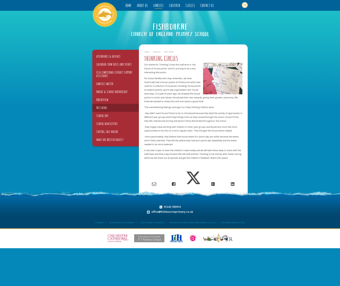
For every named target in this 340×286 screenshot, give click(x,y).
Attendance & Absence (108, 56)
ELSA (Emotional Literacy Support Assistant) (114, 74)
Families (156, 52)
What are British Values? (110, 140)
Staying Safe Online (107, 132)
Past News (169, 52)
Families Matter (104, 84)
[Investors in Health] (176, 238)
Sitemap (99, 222)
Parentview (102, 100)
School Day (102, 116)
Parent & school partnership (112, 92)
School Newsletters (107, 124)
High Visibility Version (151, 222)
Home (146, 52)
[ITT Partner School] (149, 238)
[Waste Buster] (218, 238)
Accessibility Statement (122, 222)
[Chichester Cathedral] (118, 238)
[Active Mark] (192, 238)
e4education (238, 222)
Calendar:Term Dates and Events (114, 64)
